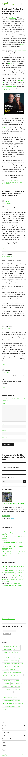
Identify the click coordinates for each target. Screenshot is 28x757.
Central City (17, 655)
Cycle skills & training (15, 672)
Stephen (4, 570)
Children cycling (18, 658)
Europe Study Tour (8, 680)
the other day (12, 17)
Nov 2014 (22, 44)
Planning (13, 695)
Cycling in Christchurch (7, 754)
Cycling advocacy (7, 675)
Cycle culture (6, 666)
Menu (23, 3)
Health (13, 683)
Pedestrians (6, 695)
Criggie (7, 201)
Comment (5, 403)
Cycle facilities (15, 666)
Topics (4, 725)
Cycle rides (6, 672)
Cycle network (14, 669)
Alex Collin (5, 566)
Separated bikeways (8, 703)
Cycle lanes (6, 669)
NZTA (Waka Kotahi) (17, 689)
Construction (14, 660)
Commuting (6, 660)
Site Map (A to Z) (6, 739)
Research (17, 700)
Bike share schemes (8, 652)
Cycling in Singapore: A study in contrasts (13, 504)
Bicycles (18, 646)
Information (5, 732)
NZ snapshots (6, 689)
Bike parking (16, 649)
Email (4, 430)
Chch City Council (16, 182)
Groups (4, 729)
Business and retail (8, 655)
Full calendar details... (8, 618)
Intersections (19, 683)
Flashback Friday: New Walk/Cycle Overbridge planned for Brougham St (13, 579)
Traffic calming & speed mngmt (11, 706)
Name (4, 424)
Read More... (6, 515)
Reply (4, 248)
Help (3, 742)
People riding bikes (6, 182)
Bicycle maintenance (8, 646)
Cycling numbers (18, 675)
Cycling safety (6, 677)
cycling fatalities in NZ (19, 50)
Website (4, 437)
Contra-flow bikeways (17, 663)
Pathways (17, 692)
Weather (5, 709)
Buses (16, 652)
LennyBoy (6, 180)
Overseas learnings (8, 692)
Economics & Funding (18, 677)
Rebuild (15, 697)
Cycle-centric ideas (21, 180)
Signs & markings (19, 703)
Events (17, 680)
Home (4, 722)
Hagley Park (6, 683)
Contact (4, 745)
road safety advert (7, 90)
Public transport (7, 697)
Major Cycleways (15, 686)
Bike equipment (7, 649)
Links (3, 735)
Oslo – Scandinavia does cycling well (12, 542)
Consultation (6, 663)
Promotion (7, 183)
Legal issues (6, 686)
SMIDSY (10, 63)
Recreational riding (8, 700)
